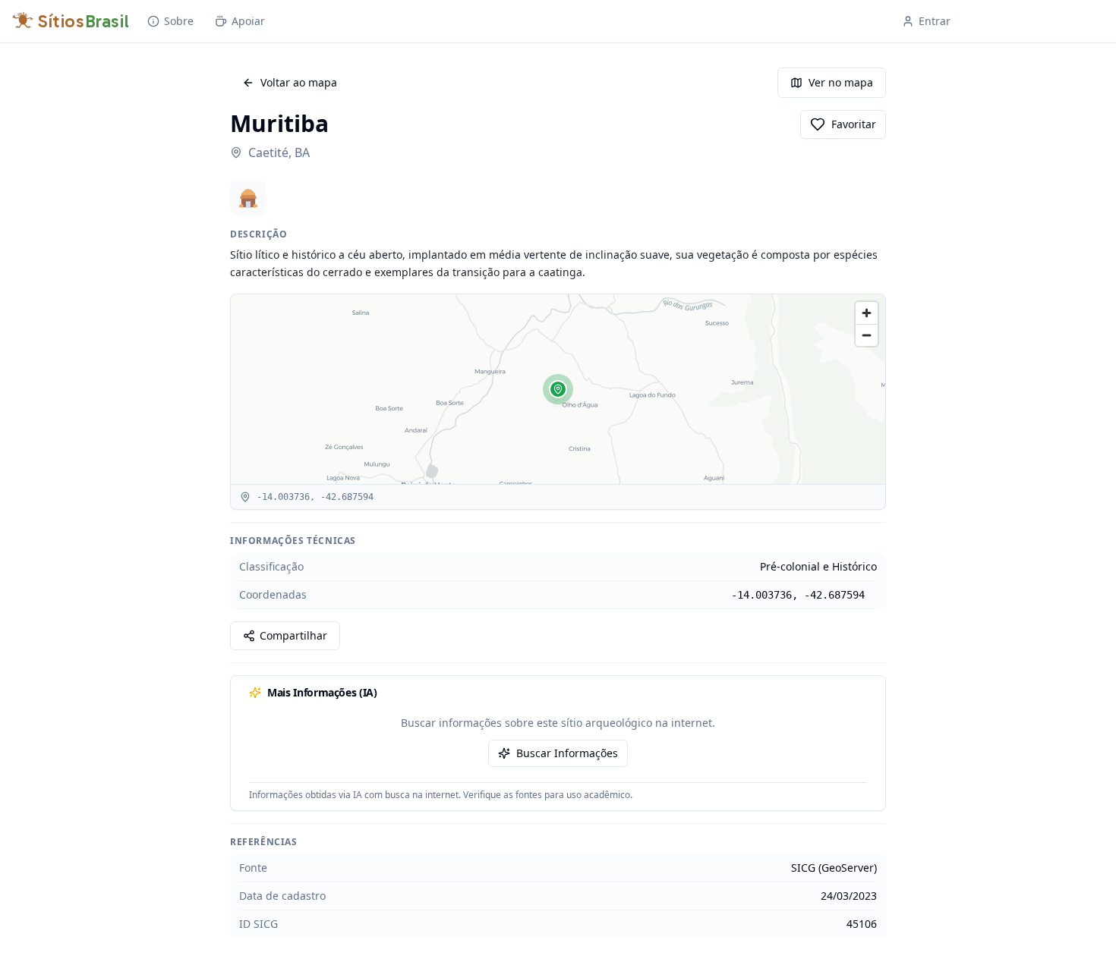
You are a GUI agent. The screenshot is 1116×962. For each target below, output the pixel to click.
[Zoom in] (867, 313)
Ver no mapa (841, 82)
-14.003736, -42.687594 (798, 595)
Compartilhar (293, 635)
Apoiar (248, 21)
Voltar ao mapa (298, 82)
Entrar (934, 21)
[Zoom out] (867, 335)
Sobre (179, 21)
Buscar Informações (567, 753)
